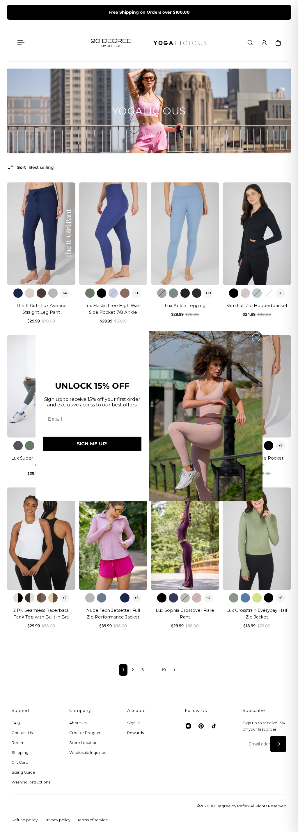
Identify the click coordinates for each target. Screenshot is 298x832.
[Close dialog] (256, 337)
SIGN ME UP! (92, 444)
